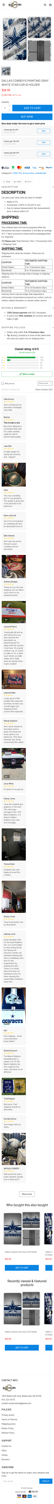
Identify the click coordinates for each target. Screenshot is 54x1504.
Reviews (6, 1459)
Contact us (6, 1446)
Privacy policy (8, 1415)
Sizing (4, 1455)
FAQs (4, 1450)
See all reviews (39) (27, 352)
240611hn (17, 173)
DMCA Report (20, 1492)
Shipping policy (9, 1424)
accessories (28, 173)
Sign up (46, 1481)
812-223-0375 (8, 1399)
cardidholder (40, 173)
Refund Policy (8, 1433)
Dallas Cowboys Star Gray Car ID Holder (21, 1252)
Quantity (5, 102)
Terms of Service (9, 1419)
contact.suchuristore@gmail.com (16, 1403)
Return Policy (8, 1428)
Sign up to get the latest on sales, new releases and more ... (25, 1474)
